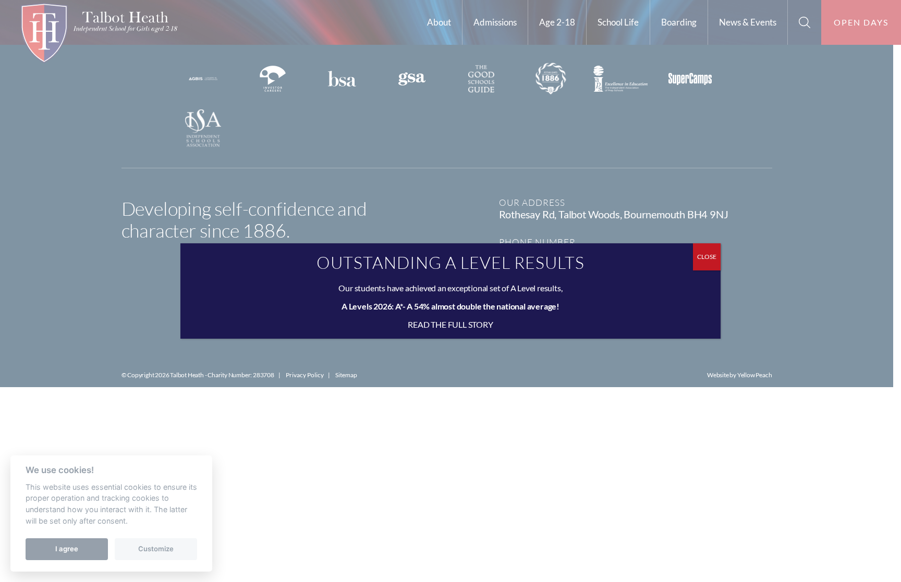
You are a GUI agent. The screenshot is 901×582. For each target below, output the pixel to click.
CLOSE (706, 257)
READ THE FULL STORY (450, 324)
